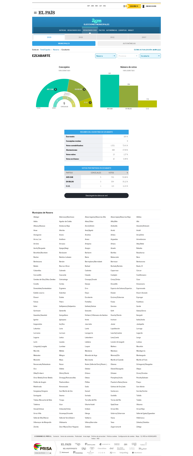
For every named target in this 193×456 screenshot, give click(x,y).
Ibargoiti (139, 315)
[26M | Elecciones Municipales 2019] (96, 22)
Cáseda (87, 275)
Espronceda (140, 288)
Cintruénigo (63, 279)
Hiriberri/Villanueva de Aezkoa (96, 315)
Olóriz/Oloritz (64, 373)
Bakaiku (139, 248)
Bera (138, 257)
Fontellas (88, 302)
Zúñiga (138, 427)
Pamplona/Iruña (117, 378)
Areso (87, 239)
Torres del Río (116, 400)
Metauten (36, 355)
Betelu (35, 266)
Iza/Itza (62, 324)
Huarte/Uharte (116, 315)
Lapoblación (115, 329)
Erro (86, 288)
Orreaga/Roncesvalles (67, 378)
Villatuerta (63, 422)
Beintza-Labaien (65, 257)
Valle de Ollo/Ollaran (41, 418)
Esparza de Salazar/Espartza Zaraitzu (122, 288)
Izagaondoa (37, 324)
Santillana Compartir (104, 444)
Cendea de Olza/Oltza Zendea (44, 279)
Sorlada (88, 396)
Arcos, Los (37, 239)
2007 (144, 37)
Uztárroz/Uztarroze (118, 413)
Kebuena (140, 448)
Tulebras (36, 404)
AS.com (124, 444)
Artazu (113, 244)
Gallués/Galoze (90, 306)
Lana (61, 329)
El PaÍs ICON (101, 452)
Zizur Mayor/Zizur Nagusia (69, 427)
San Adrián (140, 387)
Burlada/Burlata (116, 266)
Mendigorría (140, 351)
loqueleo (124, 452)
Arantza (88, 235)
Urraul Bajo (140, 409)
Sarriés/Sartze (141, 391)
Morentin (36, 360)
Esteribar (62, 293)
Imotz (87, 320)
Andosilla (114, 226)
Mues (61, 360)
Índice (93, 438)
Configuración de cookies (126, 436)
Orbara (87, 373)
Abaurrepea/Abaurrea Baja (121, 217)
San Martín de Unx (66, 391)
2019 (49, 37)
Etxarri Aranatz (141, 293)
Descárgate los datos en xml (97, 195)
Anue (35, 230)
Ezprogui (139, 297)
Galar (35, 306)
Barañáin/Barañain (40, 253)
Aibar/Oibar (89, 221)
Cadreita (88, 271)
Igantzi (35, 320)
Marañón (139, 346)
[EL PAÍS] (47, 12)
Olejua (138, 369)
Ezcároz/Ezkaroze (117, 297)
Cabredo (62, 271)
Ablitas (138, 217)
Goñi (112, 311)
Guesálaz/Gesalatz (40, 315)
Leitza (61, 337)
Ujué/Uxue (114, 404)
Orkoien (113, 373)
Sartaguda (37, 396)
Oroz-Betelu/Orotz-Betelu (43, 378)
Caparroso (114, 271)
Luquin (87, 346)
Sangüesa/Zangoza (40, 391)
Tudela (138, 400)
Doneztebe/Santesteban (42, 288)
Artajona (88, 244)
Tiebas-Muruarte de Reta (42, 400)
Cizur (138, 279)
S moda (112, 452)
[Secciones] (35, 12)
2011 (112, 37)
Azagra (87, 248)
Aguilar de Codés (65, 221)
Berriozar (114, 262)
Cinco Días (102, 448)
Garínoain (37, 311)
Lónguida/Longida (40, 346)
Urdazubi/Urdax (65, 409)
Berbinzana (37, 262)
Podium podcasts (90, 452)
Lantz (87, 329)
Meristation (137, 452)
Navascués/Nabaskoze (41, 364)
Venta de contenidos (67, 436)
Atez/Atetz (140, 244)
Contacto (56, 436)
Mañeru (113, 346)
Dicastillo (114, 284)
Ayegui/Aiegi (63, 248)
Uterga (87, 413)
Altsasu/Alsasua (39, 226)
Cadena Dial (111, 448)
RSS (98, 438)
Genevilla (62, 311)
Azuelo (113, 248)
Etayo (87, 293)
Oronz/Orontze (141, 373)
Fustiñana (140, 302)
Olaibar (87, 369)
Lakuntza (36, 329)
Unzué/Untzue (38, 409)
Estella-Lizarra (38, 293)
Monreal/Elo (115, 355)
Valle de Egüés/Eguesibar (145, 413)
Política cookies (112, 436)
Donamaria (140, 284)
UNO (84, 448)
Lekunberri (89, 337)
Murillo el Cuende (117, 360)
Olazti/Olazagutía (117, 369)
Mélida (61, 351)
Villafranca (140, 418)
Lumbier (62, 346)
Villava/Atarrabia (91, 422)
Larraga (139, 329)
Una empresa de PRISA (42, 446)
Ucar (61, 404)
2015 (81, 37)
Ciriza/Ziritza (115, 279)
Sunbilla (114, 396)
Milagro (62, 355)
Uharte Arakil (90, 404)
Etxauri (36, 297)
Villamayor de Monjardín (42, 422)
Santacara (114, 391)
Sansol (87, 391)
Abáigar (36, 217)
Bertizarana (140, 262)
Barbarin (88, 253)
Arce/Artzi (140, 235)
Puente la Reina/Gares (119, 382)
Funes (113, 302)
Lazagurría (89, 333)
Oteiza (87, 378)
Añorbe (62, 230)
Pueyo (138, 382)
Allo (137, 221)
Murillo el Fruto (141, 360)
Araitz (113, 230)
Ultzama (139, 404)
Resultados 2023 (74, 30)
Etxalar (113, 293)
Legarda (139, 333)
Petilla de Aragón (39, 382)
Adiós (35, 221)
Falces (35, 302)
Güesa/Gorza (141, 311)
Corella (36, 284)
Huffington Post (69, 448)
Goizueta (88, 311)
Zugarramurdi (116, 427)
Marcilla (36, 351)
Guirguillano (63, 315)
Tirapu (61, 400)
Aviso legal (86, 436)
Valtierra (88, 418)
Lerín (35, 342)
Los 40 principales (79, 444)
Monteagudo (141, 355)
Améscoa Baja (64, 226)
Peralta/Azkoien (142, 378)
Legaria (36, 337)
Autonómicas (129, 43)
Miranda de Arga (91, 355)
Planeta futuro (131, 448)
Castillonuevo (141, 275)
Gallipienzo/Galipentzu (67, 306)
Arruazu (62, 244)
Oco (34, 369)
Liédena (88, 342)
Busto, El (139, 266)
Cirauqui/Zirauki (91, 279)
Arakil (138, 230)
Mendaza (114, 351)
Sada (87, 387)
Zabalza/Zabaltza (142, 422)
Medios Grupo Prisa (42, 453)
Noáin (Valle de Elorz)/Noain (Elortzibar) (96, 364)
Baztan (36, 257)
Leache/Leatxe (116, 333)
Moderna (77, 452)
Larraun (62, 333)
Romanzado (63, 387)
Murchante (89, 360)
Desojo (87, 284)
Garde (138, 306)
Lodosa (139, 342)
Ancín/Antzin (89, 226)
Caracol (142, 444)
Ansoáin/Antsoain (142, 226)
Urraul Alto (115, 409)
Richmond (64, 452)
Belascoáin (115, 257)
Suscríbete (134, 6)
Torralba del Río (91, 400)
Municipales (64, 43)
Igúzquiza (62, 320)
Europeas (123, 30)
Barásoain (63, 253)
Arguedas (114, 239)
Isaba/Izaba (140, 320)
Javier (113, 324)
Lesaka (61, 342)
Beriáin (61, 262)
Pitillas (87, 382)
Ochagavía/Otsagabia (144, 364)
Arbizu (113, 235)
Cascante (62, 275)
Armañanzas (141, 239)
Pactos (102, 30)
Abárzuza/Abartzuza (66, 217)
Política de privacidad (98, 436)
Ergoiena (62, 288)
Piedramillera (64, 382)
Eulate (61, 297)
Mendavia (88, 351)
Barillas (113, 253)
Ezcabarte (88, 297)
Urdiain (87, 409)
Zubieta (87, 427)
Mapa (137, 436)
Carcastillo (37, 275)
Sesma (61, 396)
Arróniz (36, 244)
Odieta (61, 369)
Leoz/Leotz (115, 337)
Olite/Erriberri (38, 373)
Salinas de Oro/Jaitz (118, 387)
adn (133, 444)
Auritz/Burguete (39, 248)
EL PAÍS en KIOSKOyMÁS (149, 436)
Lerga (138, 337)
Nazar (61, 364)
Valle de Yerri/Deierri (67, 418)
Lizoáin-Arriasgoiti (117, 342)
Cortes (61, 284)
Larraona (36, 333)
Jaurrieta (88, 324)
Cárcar (139, 271)
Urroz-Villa (37, 413)
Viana (113, 418)
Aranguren (37, 235)
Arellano (62, 239)
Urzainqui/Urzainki (66, 413)
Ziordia (36, 427)
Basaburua (140, 253)
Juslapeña (140, 324)
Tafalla (138, 396)
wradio (91, 448)
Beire (87, 257)
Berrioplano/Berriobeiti (93, 262)
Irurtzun (113, 320)
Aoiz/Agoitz (89, 230)
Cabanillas (37, 271)
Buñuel (87, 266)
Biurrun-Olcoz (64, 266)
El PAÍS (66, 444)
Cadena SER (116, 444)
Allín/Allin (114, 221)
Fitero (61, 302)
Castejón (114, 275)
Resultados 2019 (90, 30)
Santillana (90, 444)
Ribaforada (37, 387)
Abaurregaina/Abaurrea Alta (95, 217)
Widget (131, 30)
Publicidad (78, 436)
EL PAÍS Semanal (121, 448)
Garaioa (113, 306)
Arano (61, 235)
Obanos (113, 364)
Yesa (112, 422)
